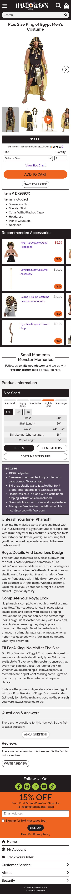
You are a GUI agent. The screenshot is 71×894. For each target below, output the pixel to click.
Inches (19, 448)
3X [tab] (18, 412)
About (7, 873)
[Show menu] (4, 6)
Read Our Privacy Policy (35, 834)
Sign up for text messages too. (26, 820)
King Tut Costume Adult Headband (34, 244)
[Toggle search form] (58, 6)
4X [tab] (28, 412)
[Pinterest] (27, 786)
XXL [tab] (8, 412)
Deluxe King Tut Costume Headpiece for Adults (35, 299)
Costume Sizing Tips (35, 456)
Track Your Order (20, 857)
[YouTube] (43, 786)
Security (8, 880)
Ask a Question (35, 734)
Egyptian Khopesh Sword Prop (35, 326)
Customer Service (16, 865)
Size (6, 152)
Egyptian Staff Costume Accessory (34, 271)
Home (12, 842)
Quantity (60, 152)
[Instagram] (35, 786)
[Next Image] (65, 69)
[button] (66, 6)
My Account (16, 849)
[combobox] (32, 15)
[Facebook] (18, 786)
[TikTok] (52, 786)
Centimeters (52, 448)
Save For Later (35, 184)
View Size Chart (36, 165)
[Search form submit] (65, 15)
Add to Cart (35, 174)
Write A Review (15, 763)
